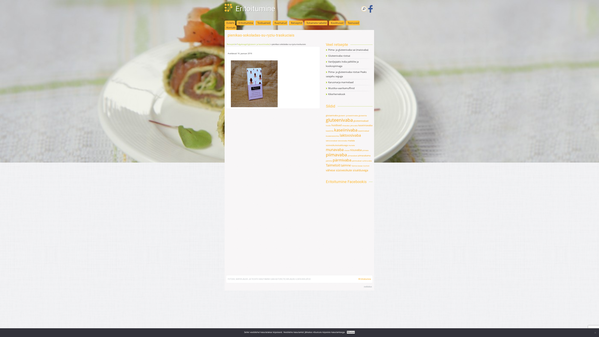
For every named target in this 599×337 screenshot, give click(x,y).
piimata (365, 150)
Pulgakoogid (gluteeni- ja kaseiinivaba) (253, 44)
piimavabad (352, 156)
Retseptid (296, 23)
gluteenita (363, 116)
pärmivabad (357, 161)
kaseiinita (330, 131)
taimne (346, 165)
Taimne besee (357, 166)
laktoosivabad (331, 141)
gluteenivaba (339, 120)
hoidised (336, 125)
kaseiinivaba (345, 130)
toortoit (366, 166)
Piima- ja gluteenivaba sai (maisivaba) (348, 49)
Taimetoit (333, 165)
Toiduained (263, 23)
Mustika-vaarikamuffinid (341, 88)
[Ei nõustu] (595, 332)
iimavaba (346, 126)
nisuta (346, 150)
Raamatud (281, 23)
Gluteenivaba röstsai (339, 55)
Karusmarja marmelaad (340, 82)
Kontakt (231, 27)
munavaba (335, 149)
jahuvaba (354, 126)
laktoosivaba (350, 135)
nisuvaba (356, 150)
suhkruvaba (367, 161)
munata (351, 145)
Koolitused (337, 23)
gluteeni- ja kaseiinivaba (348, 116)
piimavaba (336, 155)
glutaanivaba (332, 115)
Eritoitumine (255, 8)
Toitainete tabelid (316, 23)
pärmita (329, 161)
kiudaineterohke (332, 136)
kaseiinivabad (363, 131)
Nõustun (351, 332)
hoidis (328, 126)
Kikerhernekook (336, 94)
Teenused (353, 23)
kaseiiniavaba (365, 125)
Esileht (230, 23)
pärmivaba (342, 160)
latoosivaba (342, 141)
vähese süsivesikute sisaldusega (347, 170)
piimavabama (364, 155)
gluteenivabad (360, 120)
